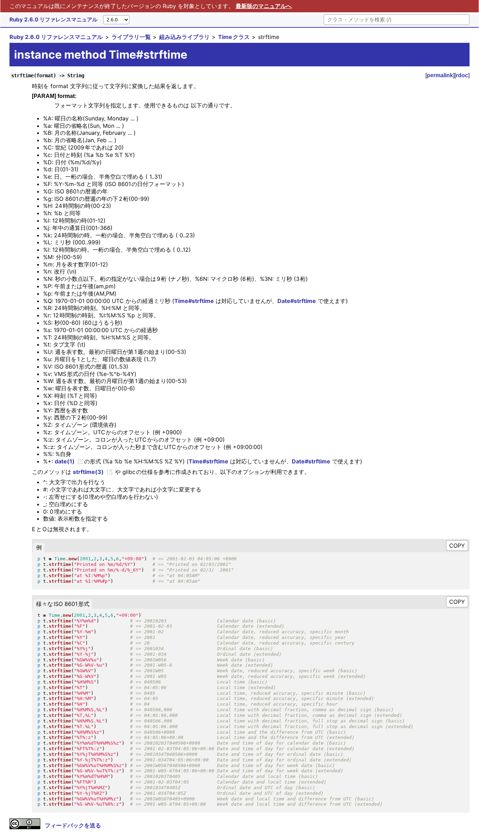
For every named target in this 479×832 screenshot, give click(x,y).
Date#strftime (296, 300)
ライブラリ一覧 (131, 36)
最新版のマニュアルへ (264, 5)
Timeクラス (234, 36)
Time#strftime (194, 300)
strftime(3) (88, 471)
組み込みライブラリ (184, 36)
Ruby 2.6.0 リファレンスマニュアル (53, 19)
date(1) (65, 461)
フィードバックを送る (73, 825)
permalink (440, 75)
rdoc (462, 75)
